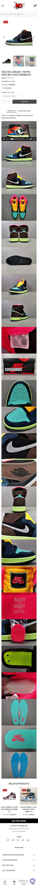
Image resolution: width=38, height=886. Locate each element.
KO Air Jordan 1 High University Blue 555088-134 (29, 809)
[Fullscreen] (34, 139)
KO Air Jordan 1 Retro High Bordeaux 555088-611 (9, 809)
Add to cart (25, 101)
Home (3, 14)
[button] (3, 37)
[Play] (4, 139)
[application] (19, 131)
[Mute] (31, 139)
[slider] (17, 139)
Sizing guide (8, 88)
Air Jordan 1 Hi (18, 14)
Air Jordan (10, 14)
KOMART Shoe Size (7, 92)
